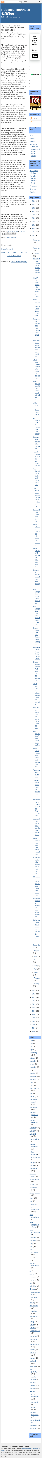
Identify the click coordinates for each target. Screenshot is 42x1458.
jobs (31, 1283)
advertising (33, 1053)
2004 (34, 1028)
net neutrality (34, 1316)
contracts (33, 1128)
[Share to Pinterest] (15, 233)
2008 (34, 1014)
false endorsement (35, 1232)
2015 (34, 990)
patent (32, 1325)
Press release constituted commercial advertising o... (36, 390)
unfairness (33, 1425)
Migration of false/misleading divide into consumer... (36, 886)
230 (31, 1046)
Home (14, 252)
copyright (13, 237)
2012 (34, 1001)
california (33, 1076)
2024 (34, 208)
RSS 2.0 (32, 141)
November (36, 248)
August (36, 951)
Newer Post (5, 252)
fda (31, 1243)
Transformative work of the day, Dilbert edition (36, 458)
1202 (31, 1043)
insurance (33, 1277)
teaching (32, 1391)
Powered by (35, 75)
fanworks (33, 1240)
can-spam (33, 1079)
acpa (31, 1050)
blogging (32, 1073)
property (32, 1358)
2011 (34, 1004)
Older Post (23, 252)
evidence (33, 1204)
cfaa (31, 1082)
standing (32, 1385)
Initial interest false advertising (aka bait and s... (36, 558)
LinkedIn (32, 138)
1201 (31, 1040)
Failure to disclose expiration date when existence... (36, 908)
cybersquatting (35, 1157)
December (36, 240)
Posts (34, 118)
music (32, 1303)
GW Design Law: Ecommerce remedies (36, 596)
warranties (33, 1428)
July (35, 956)
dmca (31, 1198)
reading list (33, 1361)
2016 (34, 235)
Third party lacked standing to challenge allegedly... (36, 369)
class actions (34, 1088)
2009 (34, 1011)
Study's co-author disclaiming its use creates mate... (36, 287)
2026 (34, 201)
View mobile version (14, 256)
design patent (34, 1179)
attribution (33, 1067)
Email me (33, 189)
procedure (33, 1353)
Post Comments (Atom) (19, 262)
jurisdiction (33, 1286)
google (32, 1274)
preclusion (33, 1336)
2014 (34, 994)
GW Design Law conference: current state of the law (36, 616)
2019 (34, 225)
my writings (33, 1311)
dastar (32, 1165)
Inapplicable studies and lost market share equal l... (36, 328)
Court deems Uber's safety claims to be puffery (36, 738)
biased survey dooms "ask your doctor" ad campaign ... (36, 671)
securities (33, 1382)
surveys (32, 1388)
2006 (34, 1021)
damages (33, 1162)
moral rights (34, 1297)
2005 (34, 1025)
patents (32, 1328)
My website (33, 186)
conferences (34, 1107)
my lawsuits (34, 1306)
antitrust (32, 1058)
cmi (31, 1093)
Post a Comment (7, 249)
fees (31, 1246)
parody (32, 1322)
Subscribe (35, 56)
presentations (34, 1344)
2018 (34, 228)
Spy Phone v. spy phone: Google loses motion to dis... (36, 497)
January (36, 984)
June (35, 960)
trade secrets (34, 1402)
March (36, 972)
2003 (34, 1031)
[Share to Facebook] (13, 233)
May (35, 965)
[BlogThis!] (8, 233)
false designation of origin (34, 1225)
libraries (32, 1289)
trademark (33, 1407)
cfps (31, 1085)
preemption (33, 1339)
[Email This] (6, 233)
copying (8, 237)
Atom (31, 135)
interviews (33, 1280)
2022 (34, 215)
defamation (33, 1169)
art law (32, 1064)
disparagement (35, 1193)
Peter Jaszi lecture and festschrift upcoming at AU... (36, 758)
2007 (34, 1018)
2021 (34, 218)
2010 (34, 1007)
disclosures (33, 1187)
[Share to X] (11, 233)
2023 (34, 211)
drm (31, 1201)
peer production (35, 1331)
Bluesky (32, 192)
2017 (34, 232)
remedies (33, 1366)
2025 (34, 204)
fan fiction (33, 1237)
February (37, 978)
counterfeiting (34, 1139)
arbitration (33, 1061)
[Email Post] (3, 234)
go (30, 1271)
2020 (34, 222)
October (36, 254)
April (35, 969)
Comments (36, 122)
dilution (32, 1184)
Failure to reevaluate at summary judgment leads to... (36, 929)
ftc (30, 1257)
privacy (32, 1350)
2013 (34, 997)
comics (32, 1096)
